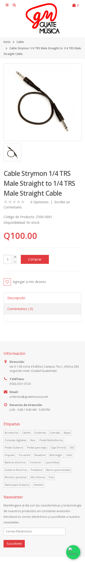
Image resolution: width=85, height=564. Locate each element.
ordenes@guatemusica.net (28, 397)
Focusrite (24, 455)
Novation (40, 455)
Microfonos (38, 477)
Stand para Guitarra (17, 484)
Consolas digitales (15, 440)
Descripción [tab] (16, 298)
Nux (32, 440)
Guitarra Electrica (16, 470)
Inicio (7, 42)
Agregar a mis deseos (29, 281)
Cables (26, 432)
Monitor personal (15, 477)
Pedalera (36, 470)
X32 (72, 447)
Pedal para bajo (37, 447)
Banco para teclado (58, 470)
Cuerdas (55, 432)
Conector (36, 462)
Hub (69, 455)
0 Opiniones (39, 202)
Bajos (67, 432)
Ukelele (38, 484)
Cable (20, 42)
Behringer (56, 455)
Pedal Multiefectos (51, 440)
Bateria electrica (15, 462)
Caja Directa (58, 447)
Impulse (10, 455)
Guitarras (40, 432)
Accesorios (11, 432)
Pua (51, 477)
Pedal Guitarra (14, 447)
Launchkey (52, 462)
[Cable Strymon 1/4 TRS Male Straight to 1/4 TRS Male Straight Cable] (42, 102)
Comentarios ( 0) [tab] (20, 309)
